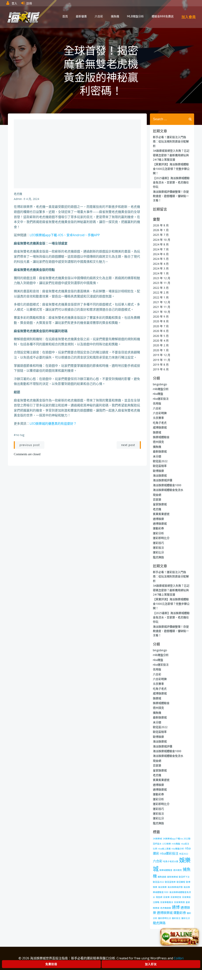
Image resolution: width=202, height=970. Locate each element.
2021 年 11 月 (161, 307)
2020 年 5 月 (161, 336)
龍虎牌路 (158, 557)
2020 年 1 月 (161, 350)
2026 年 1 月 (161, 230)
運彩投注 (158, 547)
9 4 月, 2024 (31, 199)
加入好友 (151, 964)
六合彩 (99, 16)
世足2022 (183, 853)
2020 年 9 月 (161, 316)
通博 (176, 907)
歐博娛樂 (158, 471)
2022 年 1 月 (161, 297)
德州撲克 (158, 442)
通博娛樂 (158, 519)
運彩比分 (158, 552)
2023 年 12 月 (161, 278)
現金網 (157, 495)
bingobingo (160, 384)
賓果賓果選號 (161, 514)
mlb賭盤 (176, 843)
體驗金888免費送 (163, 16)
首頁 (65, 16)
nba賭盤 (158, 394)
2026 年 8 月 (161, 225)
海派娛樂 (162, 887)
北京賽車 (158, 418)
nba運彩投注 (161, 398)
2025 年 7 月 (161, 235)
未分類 (157, 456)
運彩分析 (158, 533)
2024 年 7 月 (161, 249)
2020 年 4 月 (161, 340)
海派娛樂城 (160, 475)
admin (18, 199)
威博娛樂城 (160, 427)
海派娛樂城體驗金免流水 (168, 490)
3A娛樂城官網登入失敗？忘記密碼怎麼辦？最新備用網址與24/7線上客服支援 (171, 155)
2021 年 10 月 (161, 312)
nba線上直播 (164, 848)
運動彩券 (158, 528)
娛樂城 (157, 432)
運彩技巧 (158, 543)
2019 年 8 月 (161, 364)
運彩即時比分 (161, 538)
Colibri (178, 958)
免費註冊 (51, 964)
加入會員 (188, 17)
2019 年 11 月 (161, 360)
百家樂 (157, 499)
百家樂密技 (175, 897)
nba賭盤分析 (177, 848)
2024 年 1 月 (161, 273)
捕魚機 (115, 16)
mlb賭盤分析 (135, 16)
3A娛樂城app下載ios (173, 838)
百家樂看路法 (166, 902)
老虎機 (18, 194)
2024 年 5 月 (161, 259)
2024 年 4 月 (161, 264)
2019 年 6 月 (161, 369)
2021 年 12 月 (161, 302)
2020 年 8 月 (161, 321)
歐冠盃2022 (160, 461)
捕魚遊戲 (162, 876)
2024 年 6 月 (161, 254)
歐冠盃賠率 (160, 466)
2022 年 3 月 (161, 288)
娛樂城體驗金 (161, 437)
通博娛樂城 (160, 523)
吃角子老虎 (160, 423)
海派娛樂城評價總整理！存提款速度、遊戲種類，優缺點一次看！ (171, 196)
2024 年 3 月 (161, 268)
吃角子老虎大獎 (170, 861)
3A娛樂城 (157, 838)
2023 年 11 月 (161, 283)
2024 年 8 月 (161, 244)
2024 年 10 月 (161, 240)
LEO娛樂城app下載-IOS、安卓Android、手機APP (65, 235)
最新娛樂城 (160, 451)
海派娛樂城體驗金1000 (167, 485)
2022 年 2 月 (161, 292)
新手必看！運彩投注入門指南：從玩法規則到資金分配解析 (171, 141)
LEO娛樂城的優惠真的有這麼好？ (53, 423)
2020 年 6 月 (161, 331)
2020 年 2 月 (161, 345)
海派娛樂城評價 (162, 480)
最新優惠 (81, 16)
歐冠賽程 (181, 882)
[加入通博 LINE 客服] (179, 936)
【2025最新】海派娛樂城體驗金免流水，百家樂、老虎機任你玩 (171, 182)
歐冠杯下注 (184, 876)
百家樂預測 (179, 902)
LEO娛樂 (166, 843)
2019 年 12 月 (161, 355)
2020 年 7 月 (161, 326)
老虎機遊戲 (165, 908)
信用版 (157, 403)
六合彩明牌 (160, 413)
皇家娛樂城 (160, 504)
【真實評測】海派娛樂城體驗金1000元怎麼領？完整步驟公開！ (171, 168)
